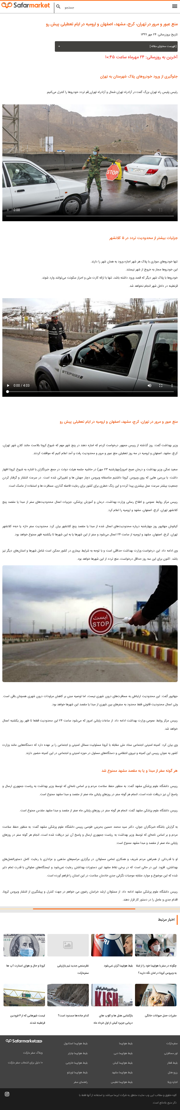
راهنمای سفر (81, 1082)
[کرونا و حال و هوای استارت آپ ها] (24, 936)
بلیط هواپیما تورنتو (77, 1072)
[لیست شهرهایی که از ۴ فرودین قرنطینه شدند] (24, 986)
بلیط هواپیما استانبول (76, 1043)
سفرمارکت (172, 1043)
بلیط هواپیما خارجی (77, 1063)
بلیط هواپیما (126, 1043)
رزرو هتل (173, 1072)
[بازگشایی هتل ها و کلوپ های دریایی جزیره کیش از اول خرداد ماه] (112, 986)
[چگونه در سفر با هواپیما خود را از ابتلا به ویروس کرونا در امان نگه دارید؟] (156, 936)
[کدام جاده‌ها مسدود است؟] (68, 986)
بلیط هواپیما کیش (123, 1063)
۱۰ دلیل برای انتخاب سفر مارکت (25, 1062)
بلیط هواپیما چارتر (78, 1053)
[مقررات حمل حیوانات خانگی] (156, 986)
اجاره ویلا (172, 1082)
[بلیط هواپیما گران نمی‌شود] (112, 936)
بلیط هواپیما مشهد (122, 1072)
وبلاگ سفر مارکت (33, 1053)
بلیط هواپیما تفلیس (122, 1082)
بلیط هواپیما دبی (123, 1053)
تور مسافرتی (171, 1053)
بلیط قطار (172, 1063)
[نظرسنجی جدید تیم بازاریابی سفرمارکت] (68, 936)
